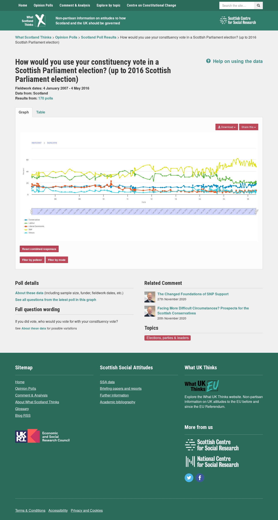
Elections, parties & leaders (168, 337)
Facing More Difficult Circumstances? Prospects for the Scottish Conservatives (203, 311)
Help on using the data (237, 61)
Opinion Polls (43, 5)
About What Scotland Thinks (37, 401)
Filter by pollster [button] (32, 260)
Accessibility (58, 510)
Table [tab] (40, 112)
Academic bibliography (117, 401)
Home (22, 5)
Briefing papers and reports (121, 388)
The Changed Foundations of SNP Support (192, 293)
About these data (29, 292)
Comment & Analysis (75, 5)
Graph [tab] (24, 112)
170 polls (45, 98)
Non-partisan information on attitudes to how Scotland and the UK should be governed (91, 20)
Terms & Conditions (30, 510)
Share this (248, 127)
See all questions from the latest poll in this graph (55, 299)
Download (227, 127)
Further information (114, 395)
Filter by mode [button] (57, 260)
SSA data (107, 381)
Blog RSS (23, 415)
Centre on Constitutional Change (151, 5)
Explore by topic (108, 5)
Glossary (22, 408)
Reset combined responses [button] (39, 249)
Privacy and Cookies (87, 510)
